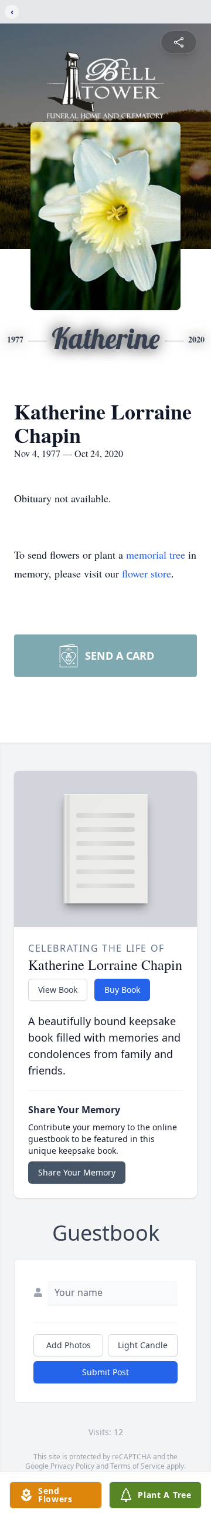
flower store (146, 573)
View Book (57, 989)
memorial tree (155, 555)
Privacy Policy (72, 1466)
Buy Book (122, 989)
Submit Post (105, 1372)
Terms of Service (137, 1466)
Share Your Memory (76, 1172)
